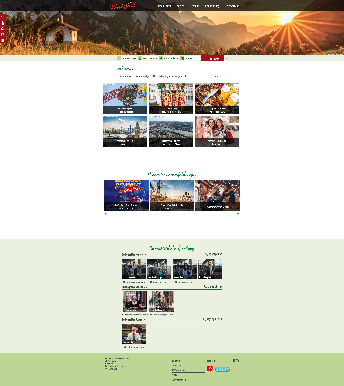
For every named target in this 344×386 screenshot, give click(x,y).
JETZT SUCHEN (213, 58)
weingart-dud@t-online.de (136, 347)
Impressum (176, 360)
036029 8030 (215, 254)
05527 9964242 (214, 319)
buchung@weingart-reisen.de (135, 282)
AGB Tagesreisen (178, 375)
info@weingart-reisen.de (161, 282)
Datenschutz (176, 365)
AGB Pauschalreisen (178, 370)
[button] (106, 214)
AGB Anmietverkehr (179, 379)
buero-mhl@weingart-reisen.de (163, 315)
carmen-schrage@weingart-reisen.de (136, 315)
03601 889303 (215, 286)
